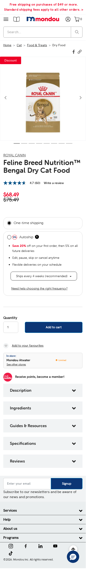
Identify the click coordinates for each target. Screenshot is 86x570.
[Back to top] (73, 549)
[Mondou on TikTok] (11, 553)
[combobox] (42, 32)
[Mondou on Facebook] (26, 546)
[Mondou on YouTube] (55, 546)
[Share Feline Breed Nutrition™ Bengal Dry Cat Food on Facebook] (74, 51)
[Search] (77, 31)
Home (7, 45)
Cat (19, 45)
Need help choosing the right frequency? (39, 288)
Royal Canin (14, 155)
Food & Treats (37, 45)
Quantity (10, 318)
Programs (11, 537)
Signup (66, 484)
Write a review (54, 182)
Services (10, 510)
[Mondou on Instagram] (11, 546)
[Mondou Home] (43, 19)
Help (7, 519)
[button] (16, 19)
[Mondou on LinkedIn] (40, 546)
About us (10, 528)
